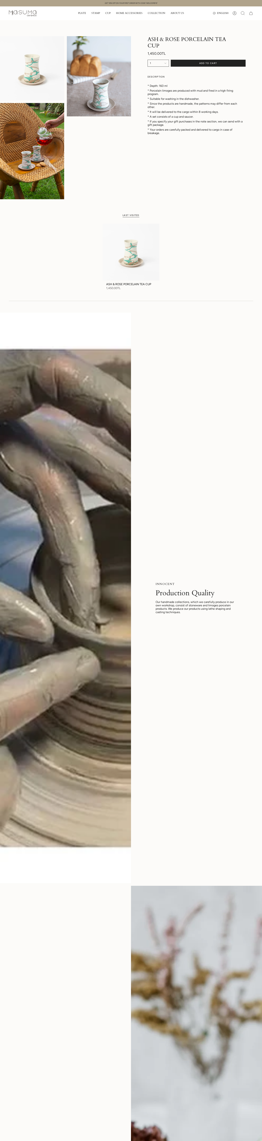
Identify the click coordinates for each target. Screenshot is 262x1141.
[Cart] (251, 13)
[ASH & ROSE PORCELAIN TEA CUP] (131, 252)
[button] (82, 13)
